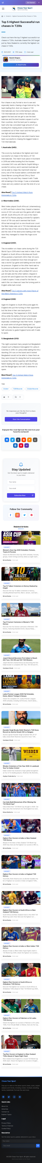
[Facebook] (10, 515)
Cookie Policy (6, 1128)
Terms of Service (7, 1126)
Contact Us (5, 1112)
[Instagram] (17, 515)
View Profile (22, 65)
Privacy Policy (6, 1123)
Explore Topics (6, 1114)
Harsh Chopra (14, 58)
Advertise (5, 1109)
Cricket (8, 16)
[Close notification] (39, 2)
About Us (5, 1106)
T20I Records (17, 389)
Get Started (31, 2)
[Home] (2, 16)
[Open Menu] (3, 9)
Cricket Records (32, 389)
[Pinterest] (31, 515)
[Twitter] (24, 515)
